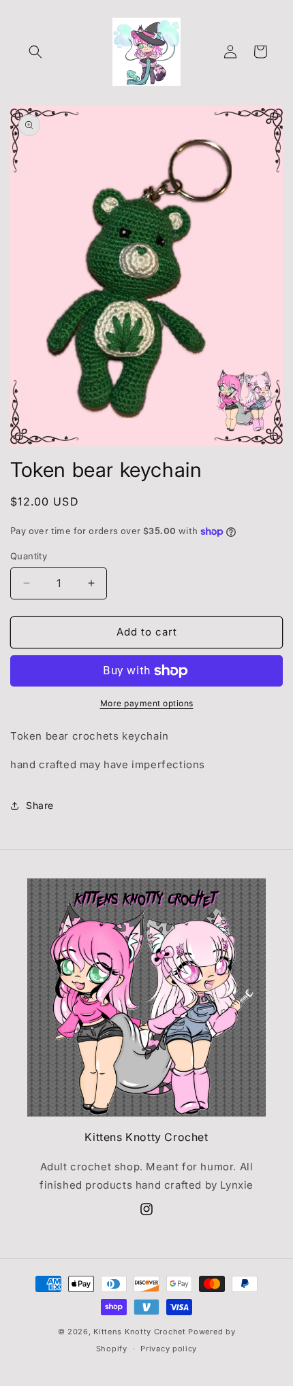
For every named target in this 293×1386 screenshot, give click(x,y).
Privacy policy (168, 1348)
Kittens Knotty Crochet (140, 1331)
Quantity (28, 555)
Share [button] (40, 805)
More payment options (147, 703)
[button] (35, 52)
